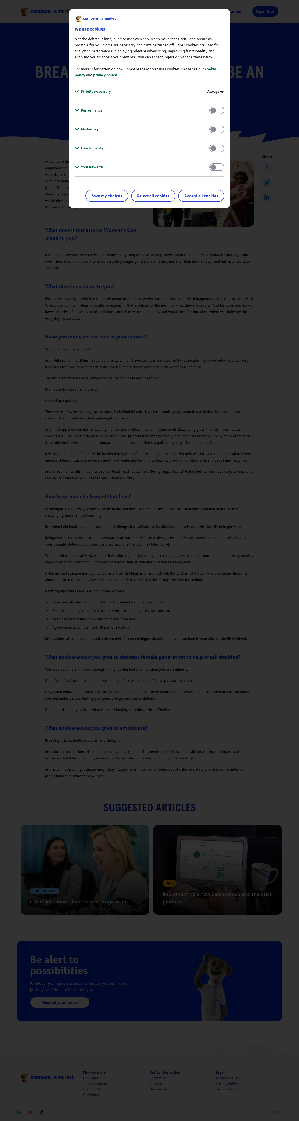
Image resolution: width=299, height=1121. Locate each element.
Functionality (92, 148)
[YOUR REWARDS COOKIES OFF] (216, 167)
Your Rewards (92, 167)
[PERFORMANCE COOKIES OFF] (216, 110)
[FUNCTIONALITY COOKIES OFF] (216, 148)
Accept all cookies (201, 195)
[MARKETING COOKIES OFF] (216, 129)
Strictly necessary (96, 91)
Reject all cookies (153, 195)
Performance (92, 110)
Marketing (89, 129)
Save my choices (107, 195)
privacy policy (105, 75)
